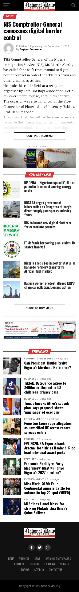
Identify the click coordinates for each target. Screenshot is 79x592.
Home (11, 559)
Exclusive (49, 564)
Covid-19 (39, 570)
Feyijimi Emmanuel (31, 49)
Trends (25, 570)
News (37, 559)
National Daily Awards (58, 559)
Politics (19, 564)
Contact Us (55, 570)
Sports (64, 564)
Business (24, 559)
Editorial (34, 564)
